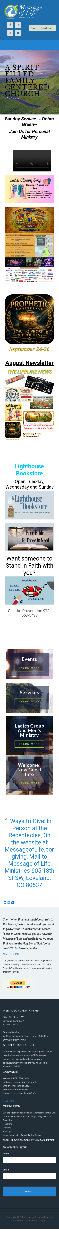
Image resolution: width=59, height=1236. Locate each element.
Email (7, 1169)
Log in (43, 1220)
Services (29, 692)
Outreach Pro (33, 1216)
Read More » (9, 1100)
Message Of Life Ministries (29, 11)
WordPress (32, 1220)
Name (7, 1153)
